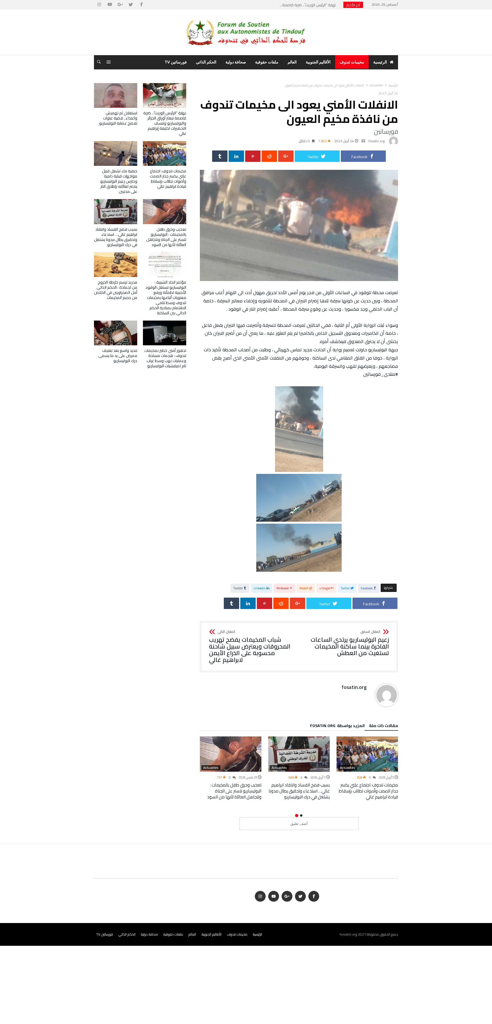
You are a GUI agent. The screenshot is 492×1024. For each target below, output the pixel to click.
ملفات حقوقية (173, 934)
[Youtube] (109, 4)
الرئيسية (257, 934)
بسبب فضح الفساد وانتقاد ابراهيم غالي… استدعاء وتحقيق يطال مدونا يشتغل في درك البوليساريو (299, 791)
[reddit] (269, 156)
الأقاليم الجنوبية (212, 934)
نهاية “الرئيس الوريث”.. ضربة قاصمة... (309, 4)
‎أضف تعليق (299, 823)
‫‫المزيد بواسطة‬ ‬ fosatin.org (337, 726)
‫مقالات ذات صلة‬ (383, 726)
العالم (192, 934)
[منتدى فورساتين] (246, 18)
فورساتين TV (104, 934)
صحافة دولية (149, 934)
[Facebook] (141, 4)
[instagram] (99, 4)
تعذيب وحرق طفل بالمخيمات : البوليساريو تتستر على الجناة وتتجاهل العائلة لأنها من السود (234, 791)
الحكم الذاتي (127, 934)
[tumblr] (219, 156)
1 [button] (301, 815)
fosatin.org (376, 141)
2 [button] (296, 815)
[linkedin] (236, 156)
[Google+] (120, 4)
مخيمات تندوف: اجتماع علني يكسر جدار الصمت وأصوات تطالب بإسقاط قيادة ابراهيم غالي (368, 791)
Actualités (376, 85)
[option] (367, 768)
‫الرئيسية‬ (393, 85)
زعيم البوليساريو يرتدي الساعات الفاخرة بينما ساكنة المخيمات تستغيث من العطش (350, 643)
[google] (286, 156)
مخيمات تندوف (237, 934)
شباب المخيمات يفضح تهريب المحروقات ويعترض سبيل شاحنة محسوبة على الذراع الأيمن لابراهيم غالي (249, 646)
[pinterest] (253, 156)
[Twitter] (130, 4)
